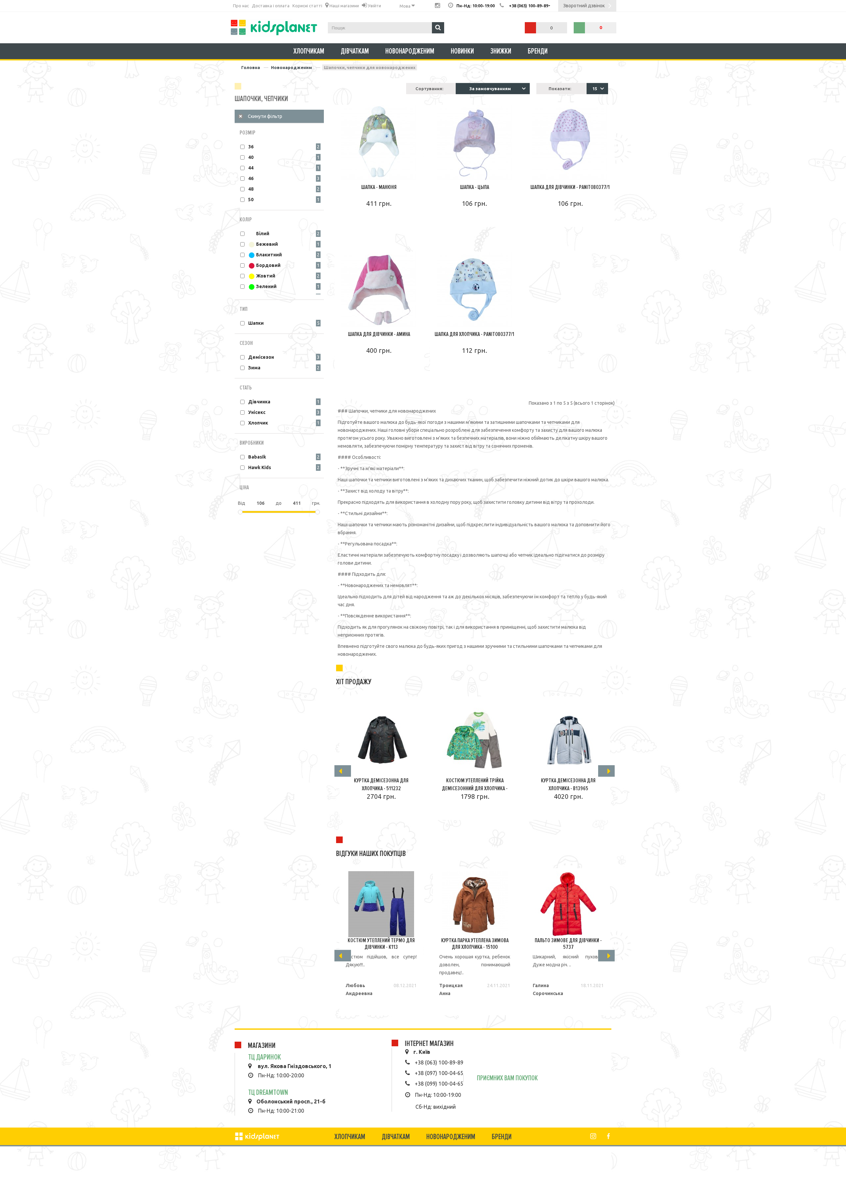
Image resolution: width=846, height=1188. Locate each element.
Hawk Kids (259, 467)
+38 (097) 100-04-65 (439, 1073)
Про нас (241, 5)
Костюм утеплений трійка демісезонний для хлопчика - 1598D (475, 788)
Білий (262, 233)
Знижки (500, 51)
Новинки (462, 51)
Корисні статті (307, 5)
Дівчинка (259, 401)
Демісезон (261, 357)
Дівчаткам (355, 51)
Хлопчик (258, 423)
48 (250, 189)
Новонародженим (409, 51)
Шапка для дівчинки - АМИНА (379, 334)
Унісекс (256, 412)
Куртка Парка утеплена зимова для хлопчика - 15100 (475, 943)
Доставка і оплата (270, 5)
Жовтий (265, 275)
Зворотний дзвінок (584, 5)
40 (250, 157)
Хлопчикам (308, 51)
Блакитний (268, 254)
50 (250, 199)
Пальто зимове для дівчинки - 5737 (568, 943)
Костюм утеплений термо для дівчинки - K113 (381, 943)
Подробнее (379, 222)
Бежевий (266, 244)
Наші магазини (343, 5)
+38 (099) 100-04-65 (439, 1084)
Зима (254, 367)
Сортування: (429, 88)
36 (250, 146)
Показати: (560, 88)
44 (250, 167)
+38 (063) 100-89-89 (439, 1062)
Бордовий (268, 265)
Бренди (538, 51)
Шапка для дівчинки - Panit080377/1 (570, 187)
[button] (597, 88)
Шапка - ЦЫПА (474, 187)
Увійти (374, 5)
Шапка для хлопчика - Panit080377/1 (474, 334)
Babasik (257, 457)
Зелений (266, 286)
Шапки (256, 323)
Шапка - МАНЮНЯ (379, 187)
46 (250, 178)
